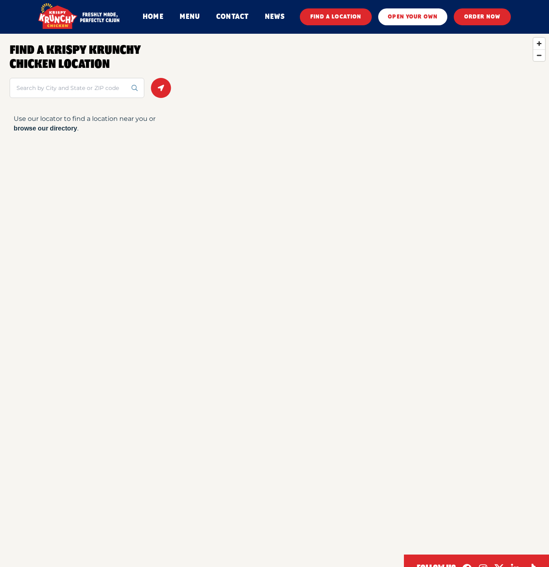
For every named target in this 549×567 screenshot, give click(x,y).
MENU (190, 17)
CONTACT (232, 17)
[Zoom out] (539, 55)
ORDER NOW (482, 17)
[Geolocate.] (161, 88)
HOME (153, 17)
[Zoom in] (539, 43)
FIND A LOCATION (336, 17)
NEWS (275, 17)
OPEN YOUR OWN (413, 17)
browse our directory (45, 128)
